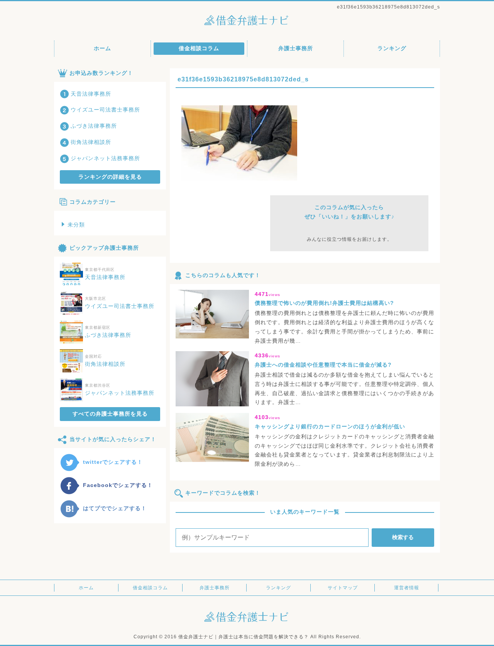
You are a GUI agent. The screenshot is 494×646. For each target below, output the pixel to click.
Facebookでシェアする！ (118, 485)
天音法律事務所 (91, 94)
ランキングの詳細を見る (110, 177)
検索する (403, 537)
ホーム (102, 48)
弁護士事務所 (295, 48)
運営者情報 (406, 587)
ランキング (391, 48)
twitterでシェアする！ (113, 462)
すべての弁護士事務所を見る (110, 414)
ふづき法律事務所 (94, 126)
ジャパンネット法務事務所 (105, 158)
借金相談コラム (199, 48)
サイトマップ (343, 587)
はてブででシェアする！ (115, 508)
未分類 (76, 225)
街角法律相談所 (91, 142)
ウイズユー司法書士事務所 (105, 110)
